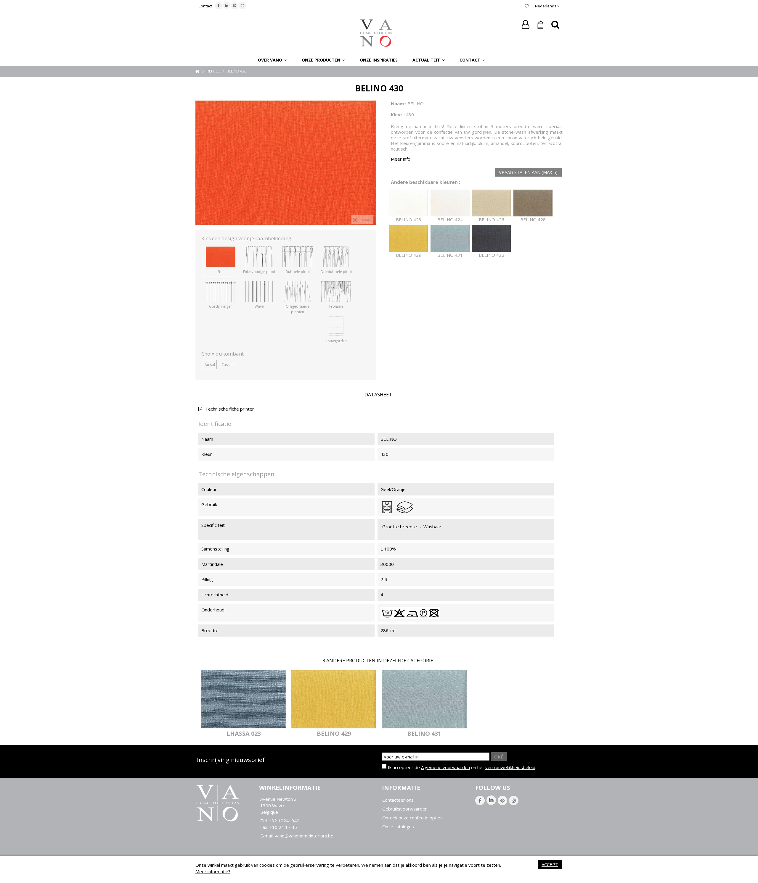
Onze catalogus (398, 826)
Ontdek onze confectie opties (412, 818)
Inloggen (525, 25)
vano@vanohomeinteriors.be (304, 836)
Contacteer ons (398, 800)
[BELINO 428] (533, 203)
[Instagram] (242, 5)
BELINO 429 (334, 733)
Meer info (400, 159)
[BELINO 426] (491, 203)
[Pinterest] (234, 5)
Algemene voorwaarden (445, 767)
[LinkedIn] (226, 5)
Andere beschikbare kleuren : (425, 182)
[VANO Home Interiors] (376, 32)
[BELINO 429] (408, 238)
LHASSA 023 (244, 733)
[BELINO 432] (491, 238)
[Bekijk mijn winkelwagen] (540, 25)
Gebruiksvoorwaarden (405, 809)
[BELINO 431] (450, 238)
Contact (205, 6)
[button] (272, 60)
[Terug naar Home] (197, 71)
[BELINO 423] (408, 203)
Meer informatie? (212, 871)
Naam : (398, 103)
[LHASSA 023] (243, 699)
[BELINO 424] (450, 203)
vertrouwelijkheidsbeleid (510, 767)
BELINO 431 (424, 733)
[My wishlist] (527, 6)
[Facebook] (218, 5)
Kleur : (398, 114)
